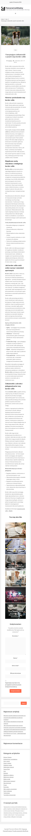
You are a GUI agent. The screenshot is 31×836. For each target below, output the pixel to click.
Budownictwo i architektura (10, 759)
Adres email (15, 665)
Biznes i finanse (7, 757)
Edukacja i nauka (8, 765)
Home (2, 19)
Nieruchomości (7, 783)
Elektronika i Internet (9, 767)
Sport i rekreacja (8, 791)
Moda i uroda (7, 779)
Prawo (5, 785)
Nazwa (15, 658)
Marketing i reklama (9, 775)
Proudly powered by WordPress (20, 831)
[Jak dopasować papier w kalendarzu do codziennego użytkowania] (15, 530)
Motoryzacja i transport (9, 781)
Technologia (7, 793)
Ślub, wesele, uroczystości (10, 789)
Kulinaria (6, 773)
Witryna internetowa (15, 673)
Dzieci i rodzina (7, 763)
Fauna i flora (7, 769)
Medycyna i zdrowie (9, 777)
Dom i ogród (7, 761)
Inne (6, 19)
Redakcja (10, 60)
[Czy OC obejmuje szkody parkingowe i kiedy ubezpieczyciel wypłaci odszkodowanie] (15, 611)
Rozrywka (6, 787)
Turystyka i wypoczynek (9, 795)
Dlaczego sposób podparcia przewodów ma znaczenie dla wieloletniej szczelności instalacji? (15, 717)
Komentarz (15, 636)
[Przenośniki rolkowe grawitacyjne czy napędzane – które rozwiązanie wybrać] (15, 546)
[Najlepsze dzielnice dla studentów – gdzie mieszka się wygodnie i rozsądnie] (15, 562)
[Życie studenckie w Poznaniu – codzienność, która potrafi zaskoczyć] (15, 579)
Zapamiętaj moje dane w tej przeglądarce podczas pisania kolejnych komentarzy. (13, 684)
